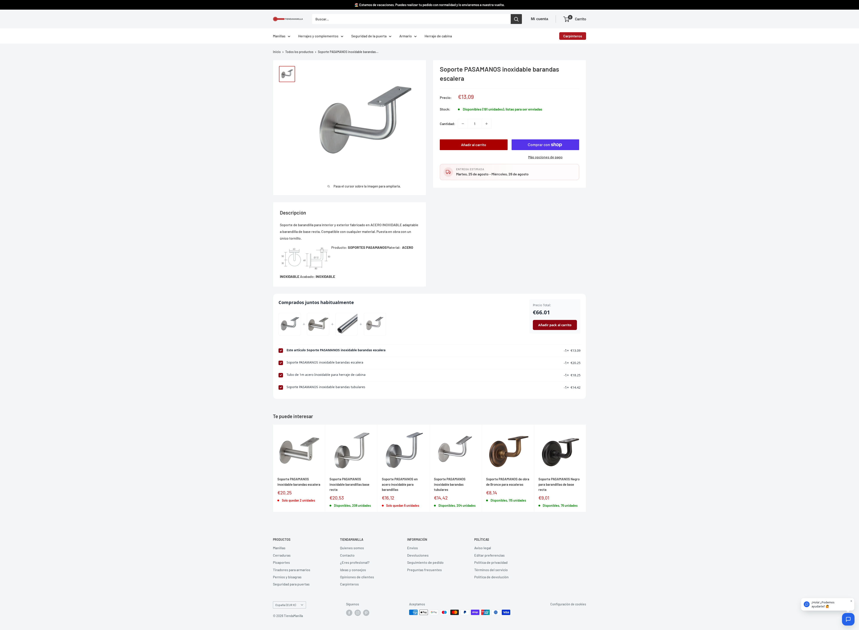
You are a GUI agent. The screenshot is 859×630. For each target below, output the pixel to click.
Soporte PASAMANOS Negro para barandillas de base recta (559, 484)
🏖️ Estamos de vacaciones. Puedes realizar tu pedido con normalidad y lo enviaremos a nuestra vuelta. (429, 5)
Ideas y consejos (353, 570)
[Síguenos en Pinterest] (366, 613)
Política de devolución (491, 577)
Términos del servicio (491, 570)
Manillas (279, 36)
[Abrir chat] (848, 619)
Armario (405, 36)
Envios (412, 548)
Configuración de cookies (568, 604)
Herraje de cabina (438, 36)
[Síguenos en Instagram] (358, 613)
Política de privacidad (491, 562)
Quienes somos (352, 548)
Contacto (347, 555)
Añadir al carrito (473, 145)
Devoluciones (418, 555)
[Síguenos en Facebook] (349, 613)
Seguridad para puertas (291, 584)
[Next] (586, 468)
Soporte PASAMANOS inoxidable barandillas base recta (349, 484)
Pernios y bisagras (287, 577)
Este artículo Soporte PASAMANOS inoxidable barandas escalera (336, 350)
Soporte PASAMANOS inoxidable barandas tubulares (326, 387)
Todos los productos (299, 52)
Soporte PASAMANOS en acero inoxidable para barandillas (400, 484)
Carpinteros (572, 36)
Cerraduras (282, 555)
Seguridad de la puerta (369, 36)
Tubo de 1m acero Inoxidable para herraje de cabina (326, 374)
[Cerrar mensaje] (851, 601)
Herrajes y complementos (318, 36)
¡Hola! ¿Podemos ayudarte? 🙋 (823, 604)
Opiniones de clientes (357, 577)
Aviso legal (482, 548)
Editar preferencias (489, 555)
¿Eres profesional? (355, 562)
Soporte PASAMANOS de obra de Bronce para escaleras (507, 481)
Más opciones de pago (545, 157)
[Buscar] (516, 19)
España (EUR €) (285, 605)
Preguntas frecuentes (424, 570)
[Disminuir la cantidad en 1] (463, 123)
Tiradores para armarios (291, 570)
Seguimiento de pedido (425, 562)
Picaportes (281, 562)
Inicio (277, 52)
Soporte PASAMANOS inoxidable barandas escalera (325, 362)
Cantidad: (447, 123)
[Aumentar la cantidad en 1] (486, 123)
